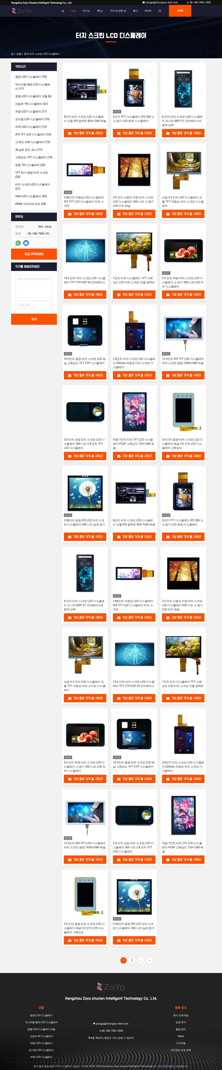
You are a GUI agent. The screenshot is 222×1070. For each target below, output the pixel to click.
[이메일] (26, 243)
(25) (31, 174)
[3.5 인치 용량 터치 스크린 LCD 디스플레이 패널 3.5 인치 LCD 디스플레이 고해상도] (183, 411)
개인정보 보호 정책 (180, 1050)
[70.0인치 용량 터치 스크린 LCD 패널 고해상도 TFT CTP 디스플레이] (85, 331)
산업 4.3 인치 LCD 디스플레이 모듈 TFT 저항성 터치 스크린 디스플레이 (183, 201)
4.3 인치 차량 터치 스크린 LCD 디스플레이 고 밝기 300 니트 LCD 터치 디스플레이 (183, 282)
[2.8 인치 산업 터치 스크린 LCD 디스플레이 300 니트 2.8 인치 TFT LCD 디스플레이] (85, 411)
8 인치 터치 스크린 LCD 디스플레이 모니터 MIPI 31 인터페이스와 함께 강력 (182, 121)
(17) (32, 86)
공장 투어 (181, 1022)
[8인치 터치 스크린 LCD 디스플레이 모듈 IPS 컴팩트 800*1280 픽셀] (85, 88)
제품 (73, 10)
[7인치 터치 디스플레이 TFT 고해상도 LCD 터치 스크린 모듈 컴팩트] (134, 250)
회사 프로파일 (180, 1015)
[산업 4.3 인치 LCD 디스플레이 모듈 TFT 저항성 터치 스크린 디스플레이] (183, 169)
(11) (31, 111)
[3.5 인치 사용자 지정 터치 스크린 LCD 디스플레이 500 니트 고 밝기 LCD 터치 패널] (134, 169)
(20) (30, 165)
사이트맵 (181, 1043)
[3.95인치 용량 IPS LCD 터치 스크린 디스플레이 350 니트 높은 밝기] (85, 492)
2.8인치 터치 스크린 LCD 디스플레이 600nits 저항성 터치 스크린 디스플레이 (134, 363)
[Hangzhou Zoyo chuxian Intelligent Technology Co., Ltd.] (22, 11)
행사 (135, 10)
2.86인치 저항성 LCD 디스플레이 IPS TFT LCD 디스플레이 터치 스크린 (84, 201)
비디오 (86, 10)
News (181, 1036)
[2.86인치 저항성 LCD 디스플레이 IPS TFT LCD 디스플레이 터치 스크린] (85, 169)
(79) (31, 76)
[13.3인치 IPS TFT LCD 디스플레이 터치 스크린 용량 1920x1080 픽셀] (183, 331)
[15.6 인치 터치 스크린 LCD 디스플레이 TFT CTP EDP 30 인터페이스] (85, 250)
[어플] (18, 243)
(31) (31, 104)
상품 (18, 53)
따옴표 (180, 11)
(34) (30, 204)
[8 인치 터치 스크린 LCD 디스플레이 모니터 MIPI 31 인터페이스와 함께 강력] (183, 88)
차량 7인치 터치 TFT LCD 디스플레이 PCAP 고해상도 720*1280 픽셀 (133, 444)
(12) (31, 126)
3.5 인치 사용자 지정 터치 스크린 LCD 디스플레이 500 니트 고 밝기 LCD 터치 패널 (133, 201)
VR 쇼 (100, 10)
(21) (32, 186)
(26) (31, 196)
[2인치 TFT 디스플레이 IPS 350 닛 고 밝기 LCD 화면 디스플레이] (134, 88)
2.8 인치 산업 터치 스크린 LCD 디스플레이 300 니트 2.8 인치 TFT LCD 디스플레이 (84, 444)
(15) (32, 142)
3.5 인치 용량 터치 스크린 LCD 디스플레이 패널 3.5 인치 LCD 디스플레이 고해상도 (182, 444)
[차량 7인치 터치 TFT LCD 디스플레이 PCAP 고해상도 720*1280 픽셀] (134, 411)
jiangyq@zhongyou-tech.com (163, 2)
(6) (33, 96)
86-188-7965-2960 (200, 2)
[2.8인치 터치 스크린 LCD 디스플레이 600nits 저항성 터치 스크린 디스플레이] (134, 331)
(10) (32, 119)
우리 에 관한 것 (118, 10)
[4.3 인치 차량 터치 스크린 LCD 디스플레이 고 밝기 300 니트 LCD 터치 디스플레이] (183, 250)
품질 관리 (181, 1029)
